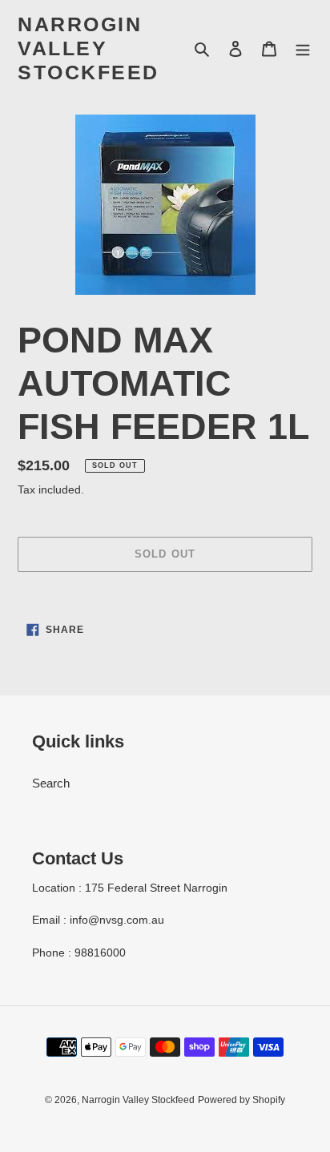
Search (51, 783)
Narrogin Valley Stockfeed (88, 48)
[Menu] (303, 48)
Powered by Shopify (241, 1100)
